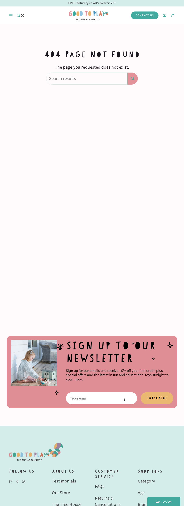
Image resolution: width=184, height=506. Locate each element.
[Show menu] (10, 15)
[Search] (132, 79)
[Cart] (173, 15)
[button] (163, 501)
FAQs (99, 486)
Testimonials (64, 481)
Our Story (61, 493)
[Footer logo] (36, 452)
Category (146, 481)
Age (141, 493)
